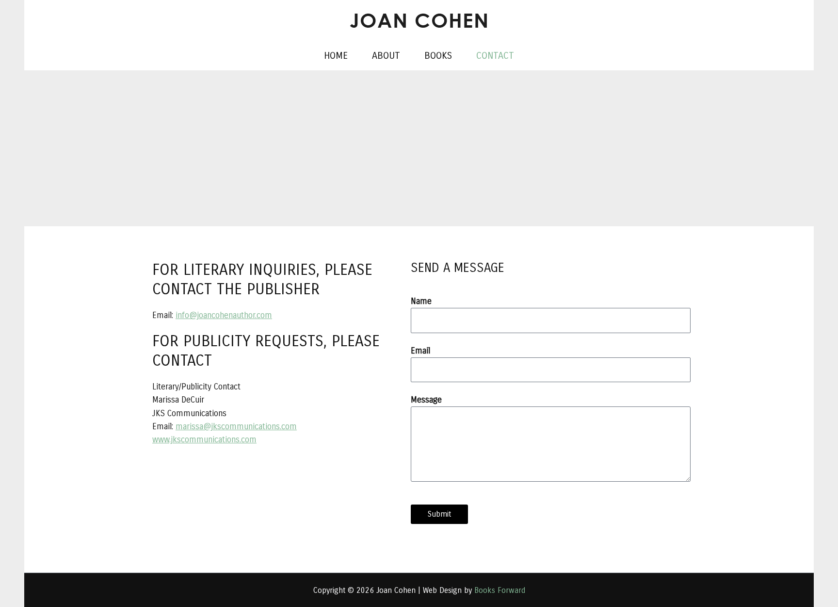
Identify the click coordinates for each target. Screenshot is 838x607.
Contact (495, 55)
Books (438, 55)
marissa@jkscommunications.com (236, 427)
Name (421, 301)
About (386, 55)
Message (426, 400)
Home (336, 55)
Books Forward (499, 590)
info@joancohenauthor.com (224, 315)
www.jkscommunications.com (204, 440)
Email (420, 351)
